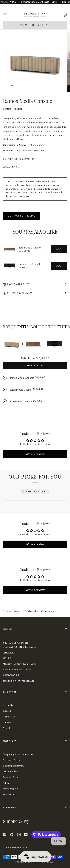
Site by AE (47, 862)
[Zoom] (12, 85)
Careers (7, 722)
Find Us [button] (8, 629)
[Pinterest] (11, 834)
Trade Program (10, 788)
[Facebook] (4, 834)
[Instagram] (19, 834)
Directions (8, 652)
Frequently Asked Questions (18, 754)
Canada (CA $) (15, 847)
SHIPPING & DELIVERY (20, 293)
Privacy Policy (10, 771)
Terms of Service (12, 777)
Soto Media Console (30, 264)
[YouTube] (26, 834)
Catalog (7, 711)
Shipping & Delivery (13, 765)
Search (6, 728)
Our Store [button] (9, 692)
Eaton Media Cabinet (30, 247)
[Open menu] (8, 15)
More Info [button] (10, 741)
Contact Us (9, 716)
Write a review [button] (35, 454)
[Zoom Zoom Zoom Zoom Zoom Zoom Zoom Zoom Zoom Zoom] (35, 62)
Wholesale (8, 794)
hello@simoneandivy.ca (21, 680)
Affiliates (7, 783)
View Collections (35, 25)
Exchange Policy (18, 284)
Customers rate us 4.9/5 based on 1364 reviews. (28, 611)
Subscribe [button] (9, 807)
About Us (8, 705)
